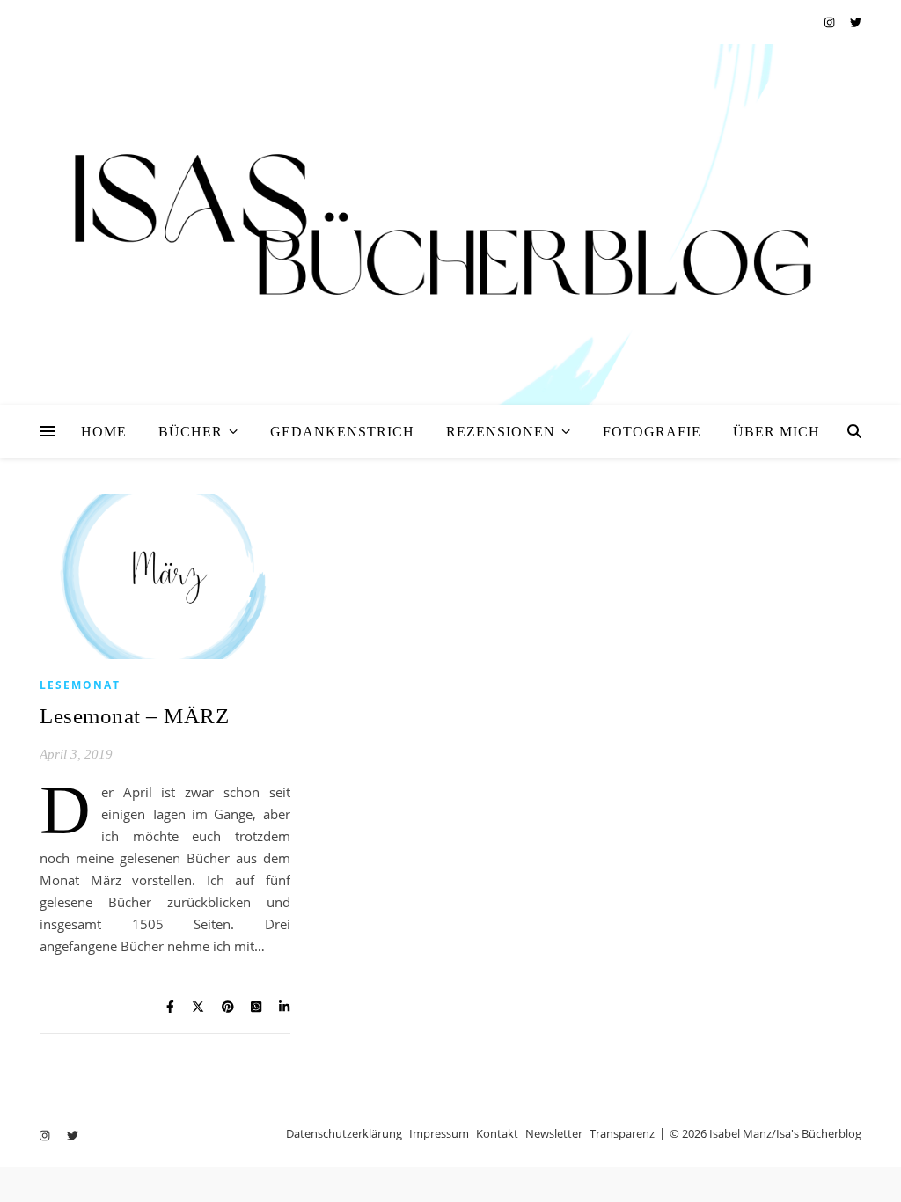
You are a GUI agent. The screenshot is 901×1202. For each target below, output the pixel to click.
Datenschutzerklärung (344, 1133)
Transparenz (622, 1133)
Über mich (776, 431)
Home (104, 431)
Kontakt (497, 1133)
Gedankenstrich (342, 431)
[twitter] (855, 22)
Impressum (439, 1133)
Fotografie (652, 431)
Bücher (190, 431)
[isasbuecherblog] (450, 224)
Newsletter (553, 1133)
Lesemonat (80, 685)
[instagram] (830, 22)
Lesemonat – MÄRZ (134, 716)
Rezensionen (500, 431)
